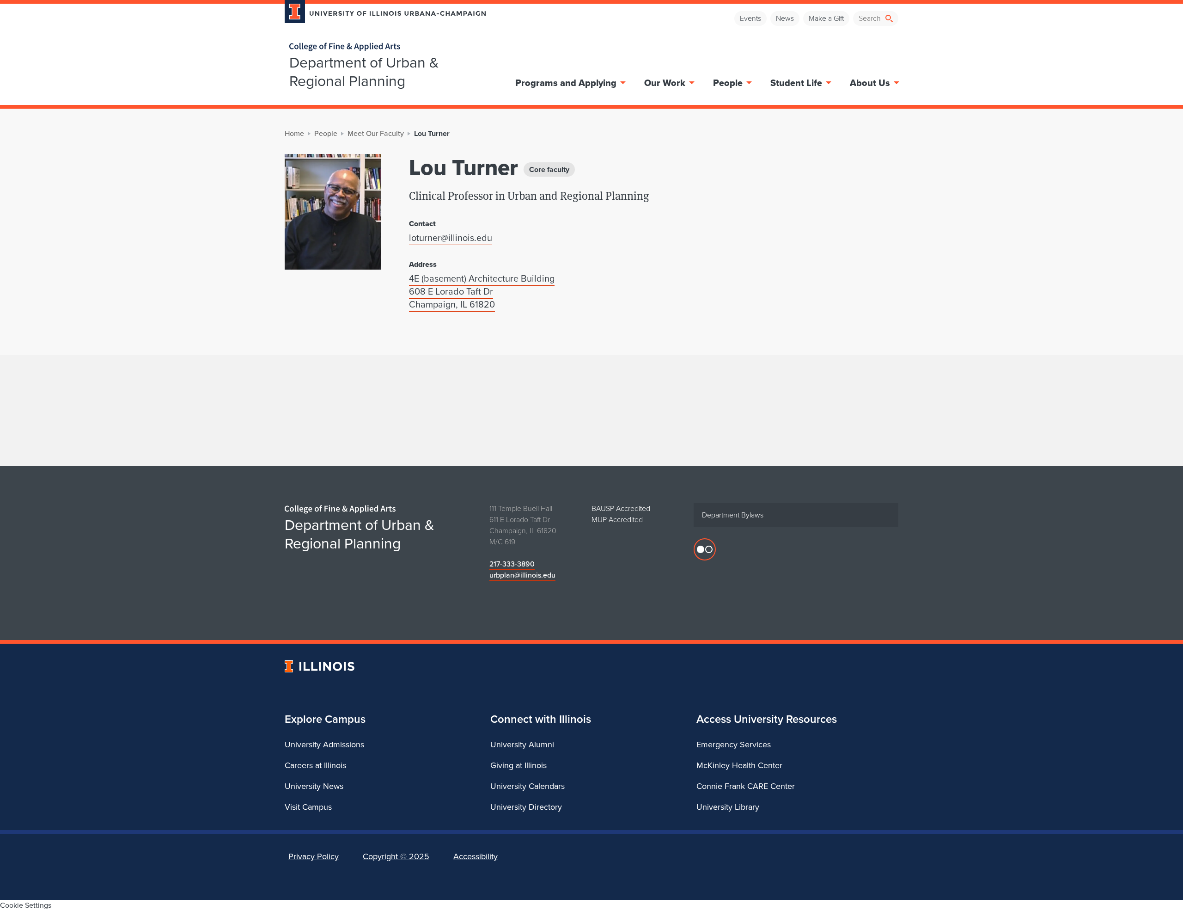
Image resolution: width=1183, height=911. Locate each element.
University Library (727, 807)
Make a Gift (826, 18)
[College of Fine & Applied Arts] (381, 47)
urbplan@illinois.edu (522, 575)
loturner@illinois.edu (450, 238)
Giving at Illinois (518, 765)
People (728, 83)
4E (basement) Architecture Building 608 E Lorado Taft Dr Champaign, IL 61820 (482, 291)
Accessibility (475, 856)
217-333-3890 (512, 564)
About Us (870, 83)
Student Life (796, 83)
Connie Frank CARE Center (745, 786)
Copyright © (396, 856)
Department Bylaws (732, 515)
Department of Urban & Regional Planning (364, 71)
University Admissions (324, 745)
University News (314, 786)
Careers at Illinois (315, 765)
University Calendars (527, 786)
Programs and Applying (565, 83)
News (785, 18)
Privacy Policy (313, 856)
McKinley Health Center (739, 765)
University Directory (526, 807)
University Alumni (522, 745)
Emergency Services (733, 745)
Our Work (664, 83)
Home (294, 133)
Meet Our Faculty (376, 133)
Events (750, 18)
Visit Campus (308, 807)
